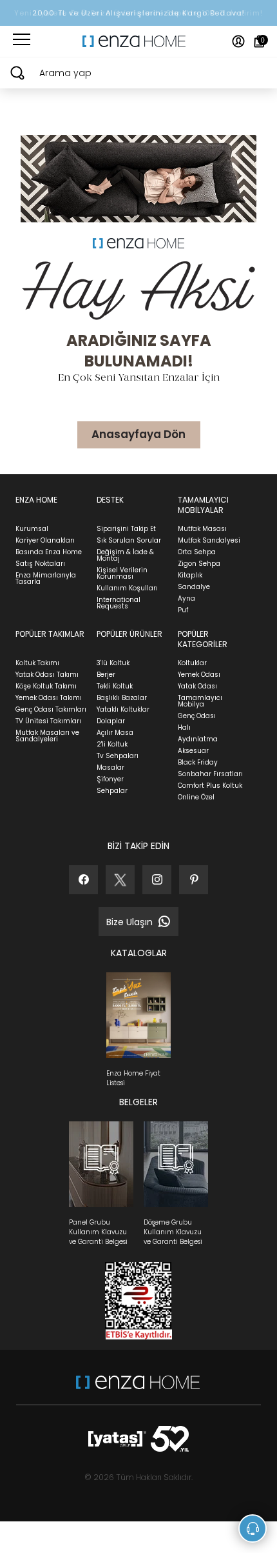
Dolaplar (111, 721)
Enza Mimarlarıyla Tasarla (45, 578)
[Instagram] (156, 879)
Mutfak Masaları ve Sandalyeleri (47, 736)
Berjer (106, 674)
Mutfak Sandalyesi (209, 540)
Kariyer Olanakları (45, 540)
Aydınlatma (198, 739)
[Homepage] (138, 41)
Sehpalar (112, 791)
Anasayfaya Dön (138, 434)
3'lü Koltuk (113, 663)
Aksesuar (193, 751)
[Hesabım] (238, 41)
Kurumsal (31, 529)
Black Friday (198, 762)
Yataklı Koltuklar (123, 709)
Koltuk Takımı (37, 663)
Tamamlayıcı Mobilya (200, 701)
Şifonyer (110, 779)
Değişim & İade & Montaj (125, 555)
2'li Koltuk (112, 744)
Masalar (110, 767)
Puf (183, 610)
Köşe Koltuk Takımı (46, 686)
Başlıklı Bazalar (122, 698)
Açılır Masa (115, 732)
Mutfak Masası (202, 529)
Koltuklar (192, 663)
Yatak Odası (197, 686)
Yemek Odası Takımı (48, 698)
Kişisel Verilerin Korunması (122, 573)
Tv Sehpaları (117, 756)
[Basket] (259, 41)
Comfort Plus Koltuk (210, 785)
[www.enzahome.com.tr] (138, 1389)
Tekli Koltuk (115, 686)
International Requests (118, 603)
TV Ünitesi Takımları (48, 721)
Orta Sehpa (197, 552)
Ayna (186, 598)
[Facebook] (83, 879)
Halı (184, 727)
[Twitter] (120, 879)
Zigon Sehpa (199, 563)
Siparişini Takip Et (126, 529)
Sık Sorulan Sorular (129, 540)
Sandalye (194, 587)
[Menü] (21, 41)
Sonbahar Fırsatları (210, 774)
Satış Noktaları (40, 563)
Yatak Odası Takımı (47, 674)
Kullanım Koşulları (127, 588)
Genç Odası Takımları (50, 709)
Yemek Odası (199, 674)
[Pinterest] (193, 879)
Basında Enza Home (48, 552)
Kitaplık (190, 575)
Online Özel (196, 797)
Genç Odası (197, 716)
